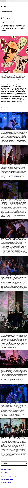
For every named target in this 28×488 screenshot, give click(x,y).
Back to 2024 (4, 473)
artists (25, 0)
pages (2, 0)
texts (14, 0)
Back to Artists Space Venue (8, 476)
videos (19, 0)
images (8, 0)
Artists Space (7, 6)
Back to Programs (6, 469)
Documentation (5, 108)
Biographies (4, 463)
